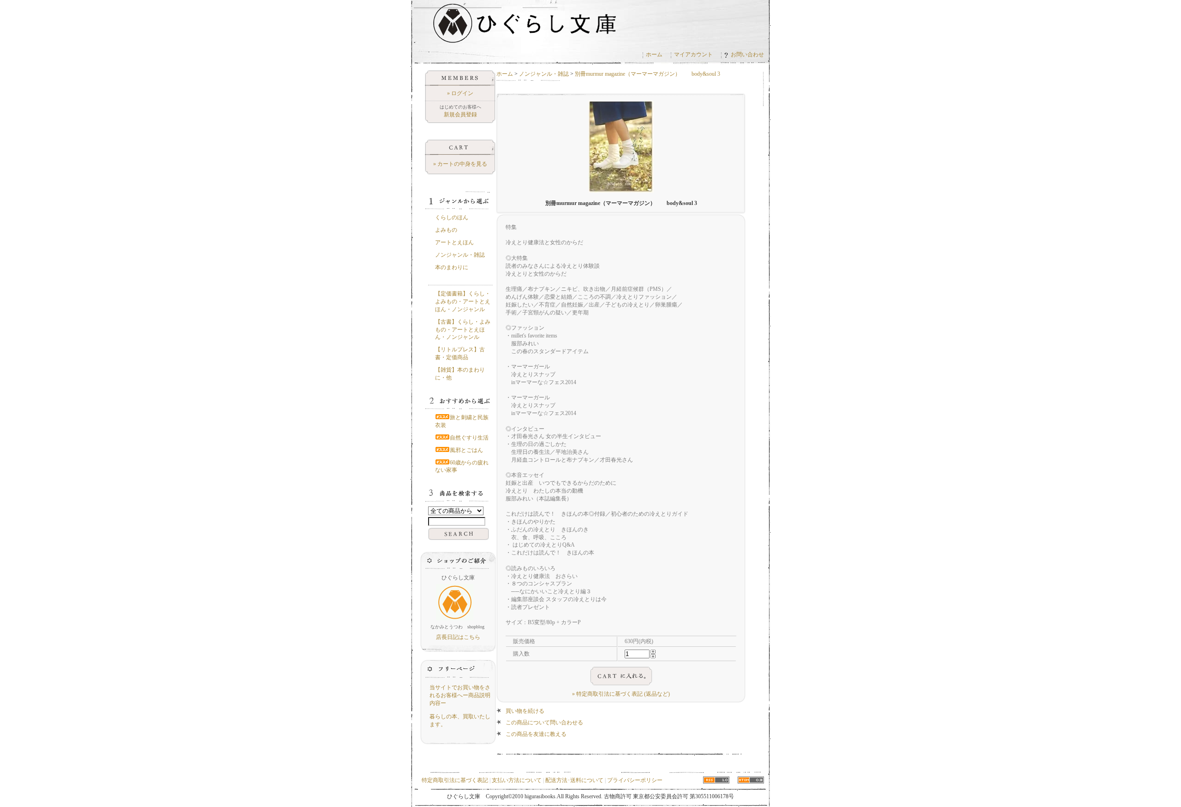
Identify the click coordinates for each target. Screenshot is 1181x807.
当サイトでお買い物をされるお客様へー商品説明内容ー (459, 695)
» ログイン (460, 93)
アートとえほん (454, 242)
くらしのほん (451, 217)
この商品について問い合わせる (544, 722)
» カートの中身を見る (460, 164)
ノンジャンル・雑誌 (544, 74)
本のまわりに (451, 267)
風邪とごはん (466, 450)
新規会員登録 (460, 114)
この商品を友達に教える (536, 734)
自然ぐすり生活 (469, 437)
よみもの (446, 230)
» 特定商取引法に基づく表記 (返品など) (621, 694)
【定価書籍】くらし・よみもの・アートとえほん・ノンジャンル (462, 301)
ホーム (654, 54)
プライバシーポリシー (634, 780)
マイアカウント (693, 54)
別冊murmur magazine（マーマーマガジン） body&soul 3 (647, 74)
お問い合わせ (747, 54)
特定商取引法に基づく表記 (455, 780)
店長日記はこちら (458, 637)
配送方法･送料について (574, 780)
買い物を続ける (525, 711)
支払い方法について (517, 780)
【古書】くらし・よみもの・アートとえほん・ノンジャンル (462, 330)
